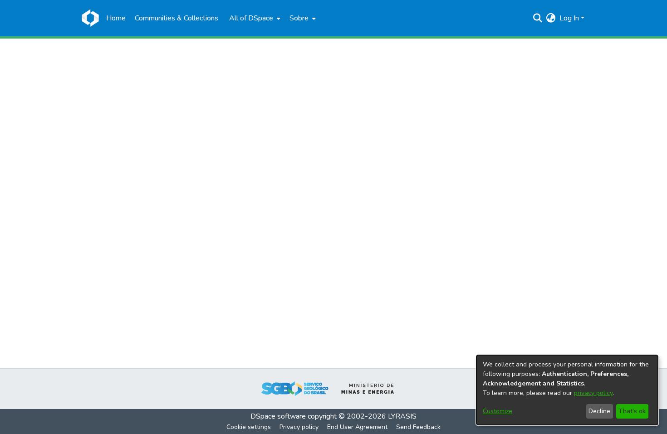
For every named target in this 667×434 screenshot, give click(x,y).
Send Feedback (418, 427)
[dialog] (567, 390)
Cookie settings (248, 427)
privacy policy (593, 393)
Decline (599, 411)
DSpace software (278, 416)
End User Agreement (357, 427)
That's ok (632, 411)
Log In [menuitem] (569, 18)
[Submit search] (538, 18)
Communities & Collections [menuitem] (176, 18)
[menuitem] (253, 18)
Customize (497, 411)
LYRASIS (402, 416)
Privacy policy (299, 427)
